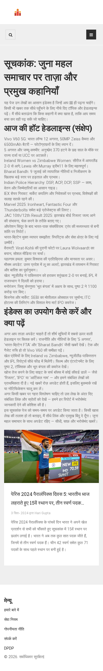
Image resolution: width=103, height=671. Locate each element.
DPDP (9, 648)
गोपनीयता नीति (14, 629)
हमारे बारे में (11, 610)
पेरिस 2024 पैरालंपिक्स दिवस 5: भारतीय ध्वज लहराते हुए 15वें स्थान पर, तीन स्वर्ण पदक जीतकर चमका (50, 499)
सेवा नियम (11, 619)
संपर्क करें (10, 638)
